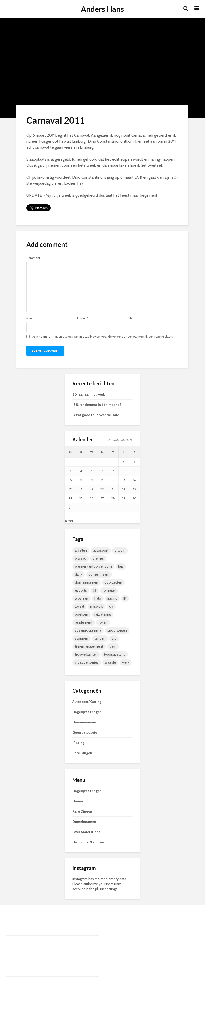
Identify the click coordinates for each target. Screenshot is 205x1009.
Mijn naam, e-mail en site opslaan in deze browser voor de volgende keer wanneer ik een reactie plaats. (103, 336)
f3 (94, 590)
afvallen (81, 550)
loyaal (79, 606)
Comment (33, 257)
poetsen (81, 614)
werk (125, 662)
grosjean (81, 598)
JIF (125, 598)
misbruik (96, 606)
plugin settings (106, 889)
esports (81, 590)
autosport (100, 550)
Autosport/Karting (87, 701)
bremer (98, 558)
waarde (110, 662)
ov (111, 606)
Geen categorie (84, 732)
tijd (114, 638)
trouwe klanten (86, 654)
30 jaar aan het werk (88, 394)
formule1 (109, 590)
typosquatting (115, 654)
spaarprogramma (88, 630)
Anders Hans (102, 8)
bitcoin (120, 550)
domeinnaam (99, 574)
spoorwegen (117, 630)
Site (130, 318)
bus (121, 566)
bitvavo (80, 558)
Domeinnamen (84, 722)
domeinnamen (86, 582)
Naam (31, 318)
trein (113, 646)
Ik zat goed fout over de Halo (96, 415)
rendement (83, 622)
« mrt (69, 520)
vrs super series (87, 662)
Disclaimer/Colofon (88, 842)
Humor (78, 801)
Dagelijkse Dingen (87, 712)
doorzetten (113, 582)
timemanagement (89, 646)
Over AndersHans (86, 832)
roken (103, 622)
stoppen (81, 638)
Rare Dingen (82, 753)
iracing (112, 598)
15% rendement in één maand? (97, 404)
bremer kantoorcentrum (93, 566)
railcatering (102, 614)
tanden (100, 638)
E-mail (82, 318)
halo (97, 598)
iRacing (78, 742)
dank (78, 574)
